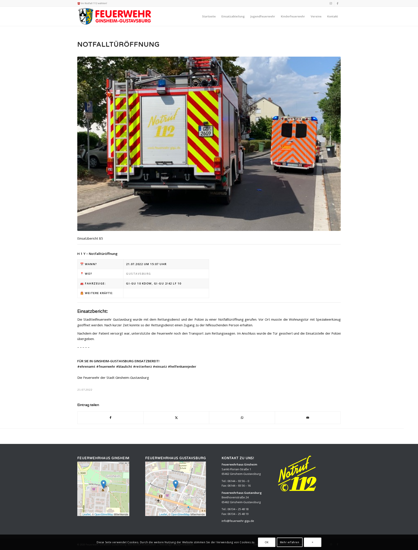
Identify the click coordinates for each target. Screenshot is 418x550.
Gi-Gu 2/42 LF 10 (167, 283)
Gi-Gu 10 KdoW (139, 283)
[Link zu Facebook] (337, 3)
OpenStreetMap (103, 514)
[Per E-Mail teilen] (307, 417)
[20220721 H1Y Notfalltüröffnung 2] (209, 144)
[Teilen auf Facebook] (110, 417)
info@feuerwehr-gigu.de (238, 521)
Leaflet (87, 514)
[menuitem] (209, 16)
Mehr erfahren (289, 542)
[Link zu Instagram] (331, 3)
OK (267, 542)
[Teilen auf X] (176, 417)
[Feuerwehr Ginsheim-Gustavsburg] (115, 16)
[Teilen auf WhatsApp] (242, 417)
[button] (103, 484)
